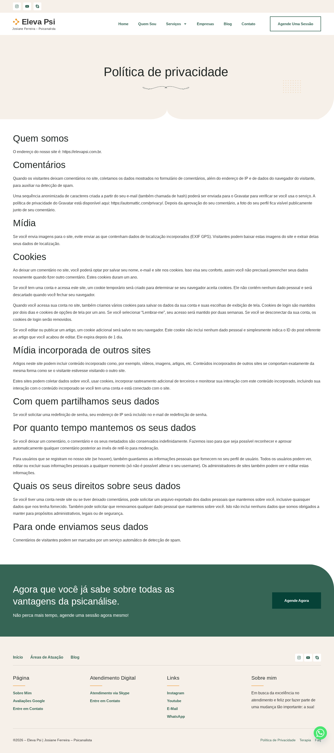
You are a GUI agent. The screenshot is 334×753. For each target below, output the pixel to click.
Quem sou (147, 24)
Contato (248, 24)
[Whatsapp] (320, 733)
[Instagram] (17, 6)
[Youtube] (27, 6)
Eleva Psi (38, 21)
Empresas (205, 24)
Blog (228, 24)
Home (123, 24)
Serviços (173, 24)
